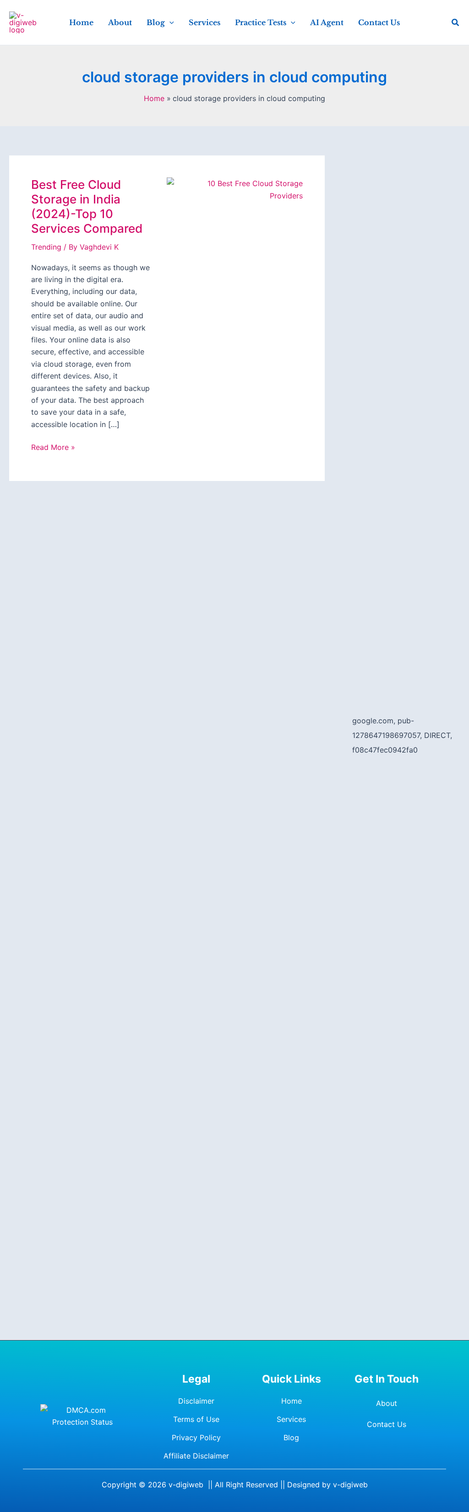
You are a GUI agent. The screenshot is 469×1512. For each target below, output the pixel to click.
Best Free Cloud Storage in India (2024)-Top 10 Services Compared (86, 206)
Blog (291, 1437)
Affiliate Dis (184, 1455)
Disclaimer (196, 1400)
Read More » (53, 447)
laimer (218, 1455)
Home (291, 1400)
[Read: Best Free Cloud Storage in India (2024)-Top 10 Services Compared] (234, 188)
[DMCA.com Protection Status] (82, 1416)
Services (291, 1419)
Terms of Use (196, 1419)
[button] (169, 22)
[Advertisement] (406, 292)
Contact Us (386, 1424)
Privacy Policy (196, 1437)
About (386, 1403)
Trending (46, 246)
